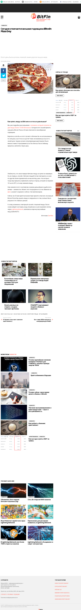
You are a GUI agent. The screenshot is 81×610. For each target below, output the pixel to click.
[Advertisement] (40, 8)
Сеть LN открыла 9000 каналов (39, 499)
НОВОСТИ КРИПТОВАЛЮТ (62, 583)
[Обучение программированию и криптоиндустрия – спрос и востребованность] (14, 412)
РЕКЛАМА (10, 594)
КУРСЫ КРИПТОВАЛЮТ (61, 586)
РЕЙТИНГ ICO (58, 589)
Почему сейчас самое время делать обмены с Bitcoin (39, 393)
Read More (60, 95)
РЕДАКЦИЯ (16, 594)
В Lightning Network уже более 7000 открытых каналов (12, 543)
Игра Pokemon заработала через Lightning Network (13, 522)
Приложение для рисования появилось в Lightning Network (39, 522)
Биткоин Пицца (33, 314)
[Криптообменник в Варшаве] (15, 380)
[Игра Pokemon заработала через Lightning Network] (13, 512)
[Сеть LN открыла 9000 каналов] (40, 490)
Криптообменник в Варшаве (41, 375)
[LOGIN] (79, 17)
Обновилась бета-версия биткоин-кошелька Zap (10, 500)
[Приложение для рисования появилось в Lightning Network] (40, 512)
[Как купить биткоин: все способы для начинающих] (68, 81)
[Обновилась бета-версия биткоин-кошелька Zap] (13, 490)
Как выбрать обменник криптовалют (37, 424)
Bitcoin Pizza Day (7, 314)
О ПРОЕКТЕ (4, 594)
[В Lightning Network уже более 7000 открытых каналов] (13, 533)
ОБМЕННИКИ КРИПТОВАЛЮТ (62, 599)
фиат (9, 192)
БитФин (50, 215)
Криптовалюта (33, 436)
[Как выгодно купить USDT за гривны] (14, 443)
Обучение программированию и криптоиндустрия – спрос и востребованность (40, 409)
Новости (13, 354)
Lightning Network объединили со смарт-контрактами (40, 543)
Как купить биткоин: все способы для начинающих (68, 91)
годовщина (44, 314)
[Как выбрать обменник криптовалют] (14, 427)
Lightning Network (17, 209)
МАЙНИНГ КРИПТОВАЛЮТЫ (62, 592)
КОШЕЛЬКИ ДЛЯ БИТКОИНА (62, 596)
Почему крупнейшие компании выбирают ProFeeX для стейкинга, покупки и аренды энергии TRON (40, 362)
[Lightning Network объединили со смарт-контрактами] (40, 533)
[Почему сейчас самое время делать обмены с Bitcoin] (14, 396)
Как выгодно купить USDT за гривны (39, 440)
